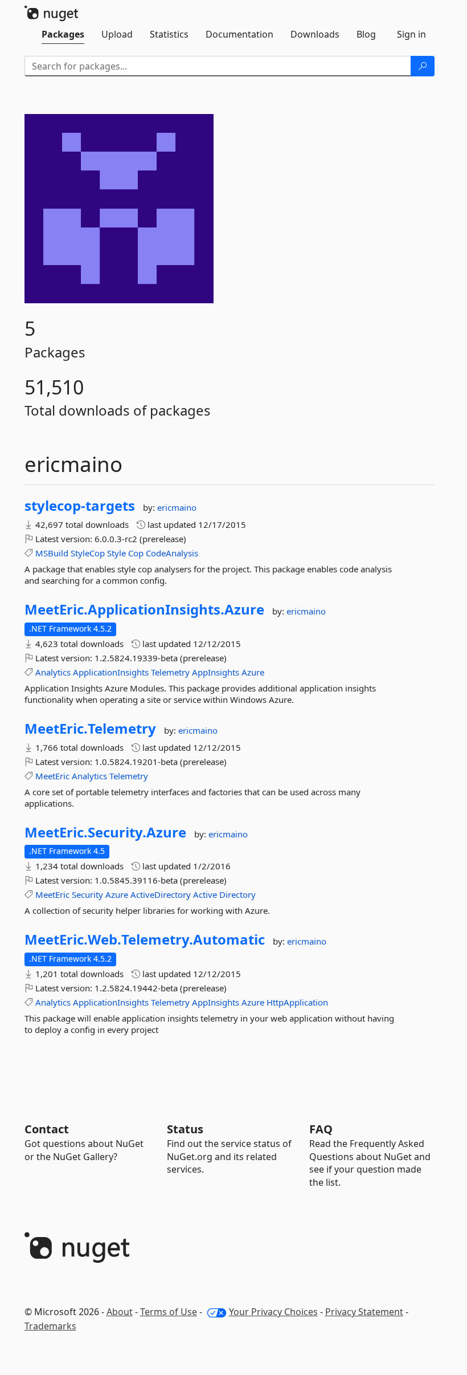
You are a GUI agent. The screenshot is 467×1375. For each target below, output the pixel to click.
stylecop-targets (79, 505)
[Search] (423, 66)
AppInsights (215, 672)
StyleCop (88, 553)
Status (185, 1129)
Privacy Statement (364, 1311)
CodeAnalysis (172, 553)
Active (205, 894)
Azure (252, 672)
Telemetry (170, 672)
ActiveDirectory (160, 894)
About (119, 1311)
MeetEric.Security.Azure (105, 832)
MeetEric (52, 776)
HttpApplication (297, 1002)
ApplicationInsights (111, 672)
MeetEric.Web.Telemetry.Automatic (144, 939)
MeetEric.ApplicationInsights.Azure (144, 609)
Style (116, 553)
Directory (237, 894)
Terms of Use (168, 1311)
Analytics (53, 672)
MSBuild (51, 553)
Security (87, 894)
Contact (46, 1129)
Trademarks (50, 1326)
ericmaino (176, 507)
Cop (136, 553)
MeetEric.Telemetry (90, 728)
